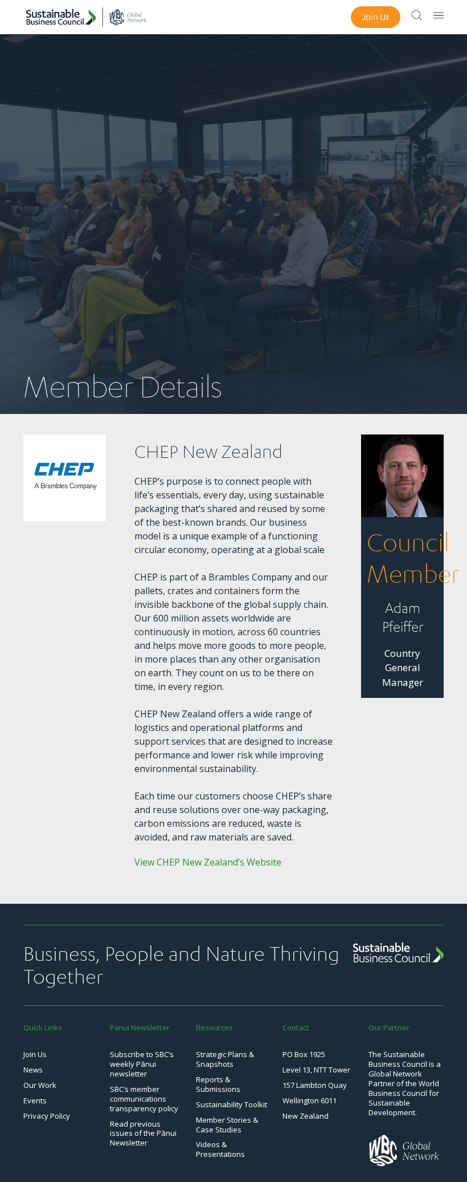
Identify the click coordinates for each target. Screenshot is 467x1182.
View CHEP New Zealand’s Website (207, 862)
